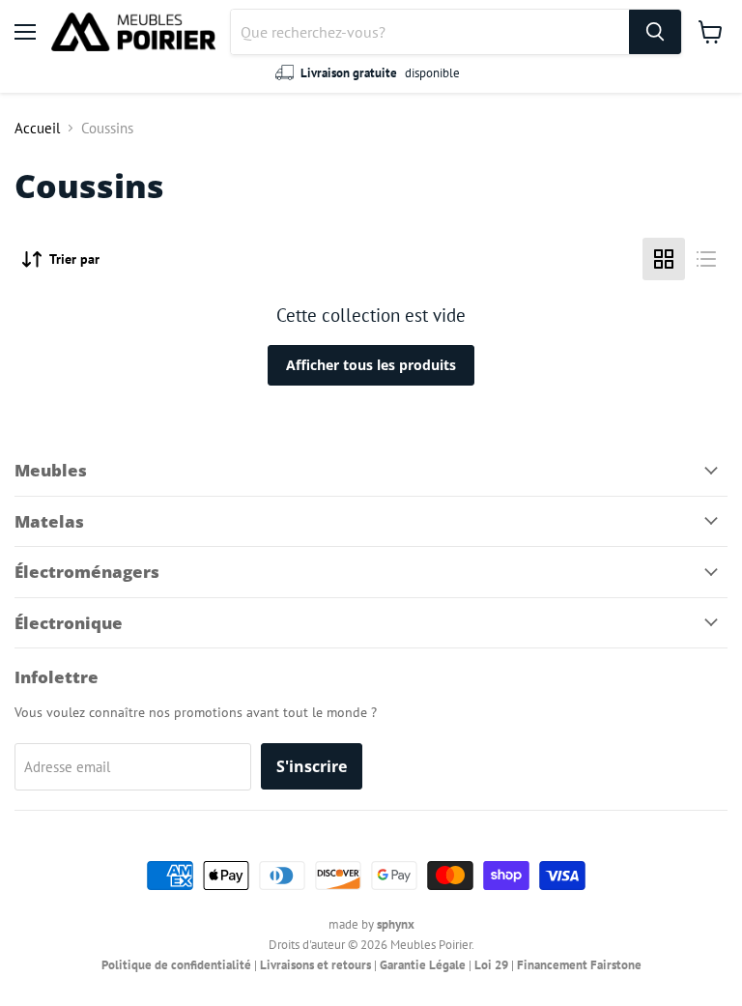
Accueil (37, 128)
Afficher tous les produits (371, 365)
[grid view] (663, 259)
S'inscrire (311, 766)
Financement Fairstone (579, 965)
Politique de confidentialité (176, 965)
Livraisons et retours (315, 965)
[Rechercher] (655, 32)
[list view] (706, 259)
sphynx (395, 924)
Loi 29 (491, 965)
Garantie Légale (423, 965)
